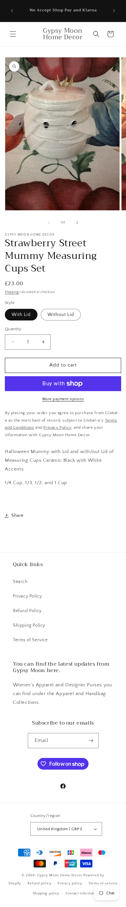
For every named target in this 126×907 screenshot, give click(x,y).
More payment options (63, 399)
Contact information (82, 893)
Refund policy (39, 883)
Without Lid (60, 314)
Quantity (13, 329)
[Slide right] (77, 222)
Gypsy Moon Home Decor (59, 875)
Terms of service (103, 883)
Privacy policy (70, 883)
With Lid (21, 314)
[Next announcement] (114, 11)
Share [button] (17, 515)
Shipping (12, 292)
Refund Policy (27, 610)
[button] (13, 34)
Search (20, 581)
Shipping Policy (29, 625)
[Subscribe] (91, 740)
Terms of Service (30, 640)
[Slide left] (49, 222)
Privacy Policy (27, 596)
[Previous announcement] (12, 11)
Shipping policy (46, 893)
